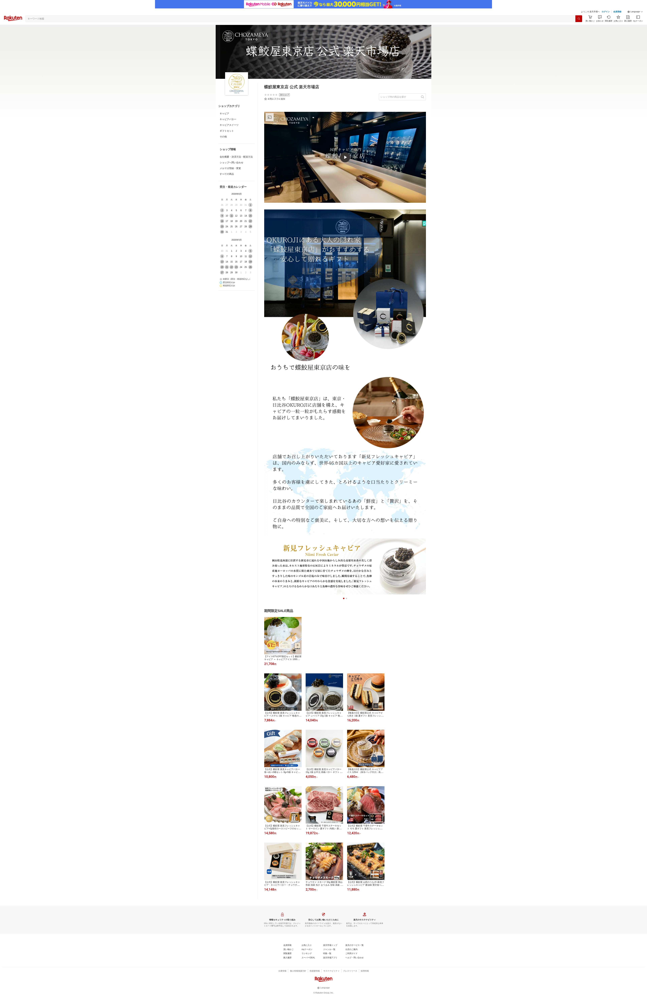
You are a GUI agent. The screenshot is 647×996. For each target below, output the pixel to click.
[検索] (578, 18)
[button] (635, 12)
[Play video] (345, 157)
